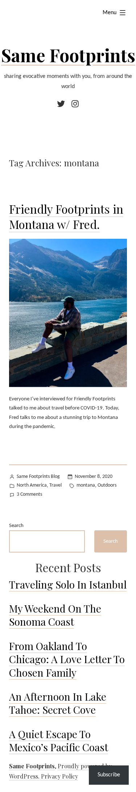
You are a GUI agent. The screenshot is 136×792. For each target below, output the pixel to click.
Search (16, 525)
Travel (55, 485)
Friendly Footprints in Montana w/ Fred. (66, 216)
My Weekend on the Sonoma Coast (55, 615)
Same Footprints (68, 55)
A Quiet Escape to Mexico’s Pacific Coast (58, 740)
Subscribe (109, 775)
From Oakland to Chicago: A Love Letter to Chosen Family (67, 659)
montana (86, 485)
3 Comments (29, 495)
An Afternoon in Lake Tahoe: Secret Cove (57, 703)
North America (32, 485)
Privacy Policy (59, 776)
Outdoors (107, 485)
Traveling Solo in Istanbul (68, 584)
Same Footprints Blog (38, 476)
